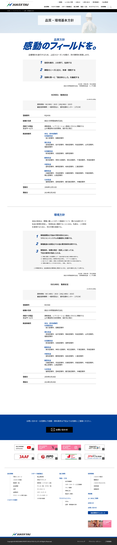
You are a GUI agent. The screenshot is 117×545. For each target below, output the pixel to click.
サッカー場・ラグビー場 (44, 486)
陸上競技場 (40, 477)
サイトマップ (81, 541)
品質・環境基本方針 (71, 504)
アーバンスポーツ (42, 495)
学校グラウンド (41, 480)
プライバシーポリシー (95, 541)
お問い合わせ (86, 2)
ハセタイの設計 (55, 6)
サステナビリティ (94, 6)
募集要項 (96, 489)
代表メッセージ (17, 477)
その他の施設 (41, 498)
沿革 (14, 489)
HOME (8, 10)
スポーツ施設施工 (67, 6)
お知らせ (78, 2)
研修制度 (96, 486)
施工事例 (76, 6)
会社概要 (15, 486)
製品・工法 (84, 6)
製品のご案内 (69, 494)
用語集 (60, 2)
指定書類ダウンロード (98, 513)
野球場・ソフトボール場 (44, 483)
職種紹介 (96, 480)
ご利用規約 (108, 541)
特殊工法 (67, 491)
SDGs (66, 501)
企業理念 (15, 492)
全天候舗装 (68, 481)
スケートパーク (41, 492)
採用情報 (103, 6)
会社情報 (46, 6)
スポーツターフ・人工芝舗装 (73, 484)
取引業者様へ (96, 2)
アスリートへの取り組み (20, 495)
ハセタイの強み (17, 480)
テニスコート (41, 489)
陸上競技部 (105, 2)
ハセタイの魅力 (98, 477)
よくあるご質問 (69, 2)
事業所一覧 (16, 483)
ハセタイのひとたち (99, 483)
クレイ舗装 (68, 487)
